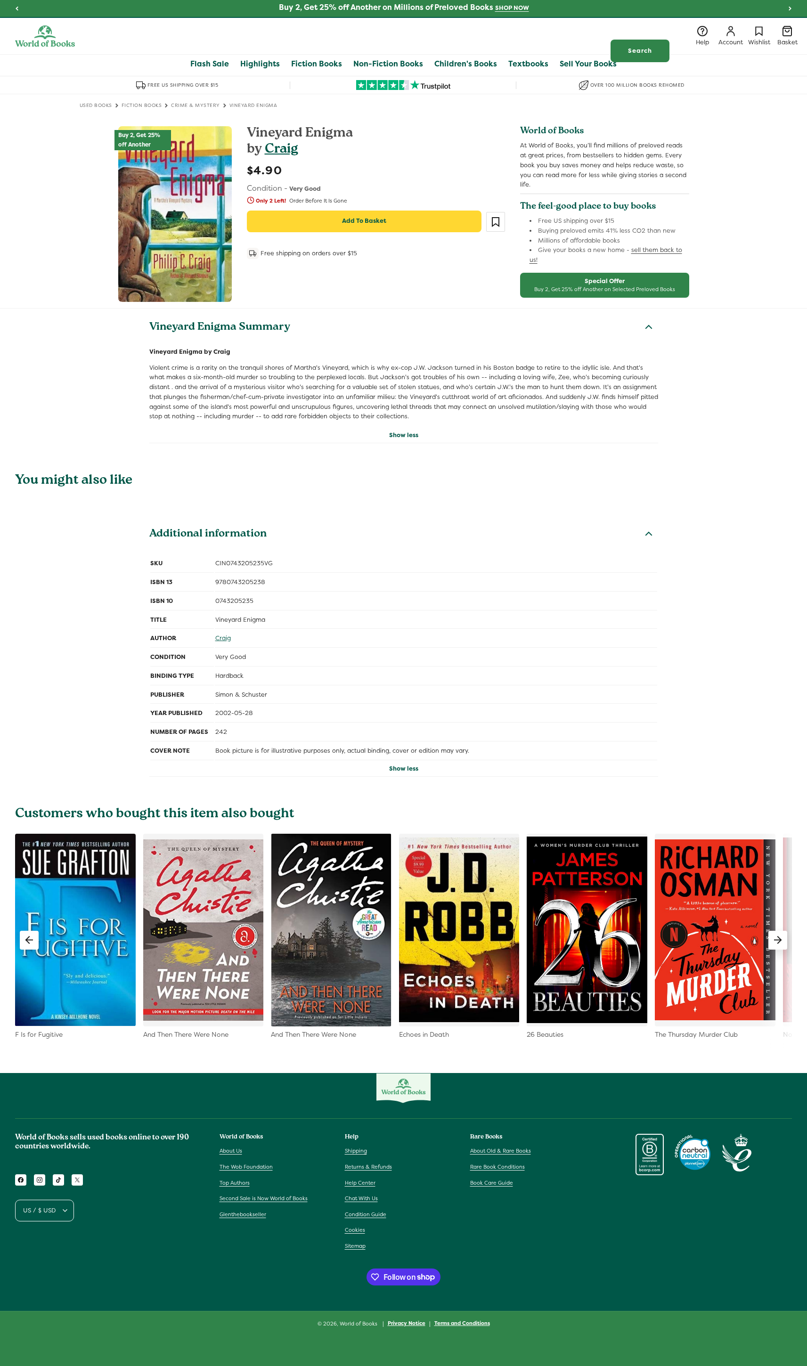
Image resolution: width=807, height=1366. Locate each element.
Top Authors (235, 1183)
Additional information (208, 535)
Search (640, 50)
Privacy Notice (406, 1323)
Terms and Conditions (462, 1323)
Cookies (355, 1230)
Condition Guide (365, 1214)
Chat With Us (361, 1198)
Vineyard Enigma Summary (219, 328)
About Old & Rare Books (500, 1151)
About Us (231, 1151)
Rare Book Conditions (497, 1167)
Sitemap (355, 1246)
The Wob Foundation (246, 1167)
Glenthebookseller (243, 1214)
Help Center (360, 1183)
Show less (403, 435)
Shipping (356, 1151)
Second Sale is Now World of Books (264, 1198)
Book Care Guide (491, 1183)
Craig (281, 150)
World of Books (359, 1323)
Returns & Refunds (368, 1167)
